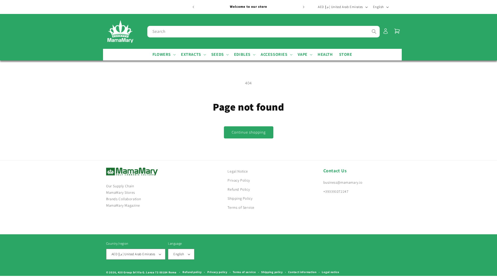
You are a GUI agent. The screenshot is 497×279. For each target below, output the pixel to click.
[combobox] (263, 31)
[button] (163, 54)
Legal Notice (238, 171)
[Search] (374, 31)
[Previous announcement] (193, 7)
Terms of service (244, 272)
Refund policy (192, 272)
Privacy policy (217, 272)
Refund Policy (239, 189)
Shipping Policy (240, 198)
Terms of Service (241, 207)
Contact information (302, 272)
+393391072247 (336, 191)
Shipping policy (272, 272)
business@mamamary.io (343, 182)
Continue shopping (249, 132)
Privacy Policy (239, 180)
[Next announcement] (303, 7)
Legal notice (330, 272)
